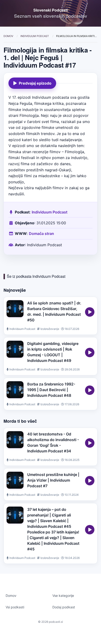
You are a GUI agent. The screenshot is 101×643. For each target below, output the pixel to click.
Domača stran (41, 233)
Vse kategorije (63, 596)
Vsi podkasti (15, 607)
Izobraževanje (49, 329)
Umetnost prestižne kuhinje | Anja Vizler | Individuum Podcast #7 (53, 480)
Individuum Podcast (35, 36)
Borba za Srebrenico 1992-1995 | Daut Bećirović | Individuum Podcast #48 (51, 390)
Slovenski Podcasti (50, 10)
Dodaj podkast (63, 607)
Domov (9, 36)
